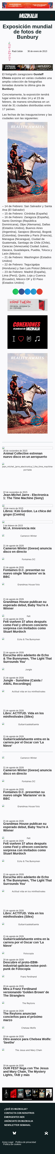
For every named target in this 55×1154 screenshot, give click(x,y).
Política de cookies (12, 1144)
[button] (16, 292)
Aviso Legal (7, 1142)
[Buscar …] (51, 16)
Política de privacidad (25, 1142)
